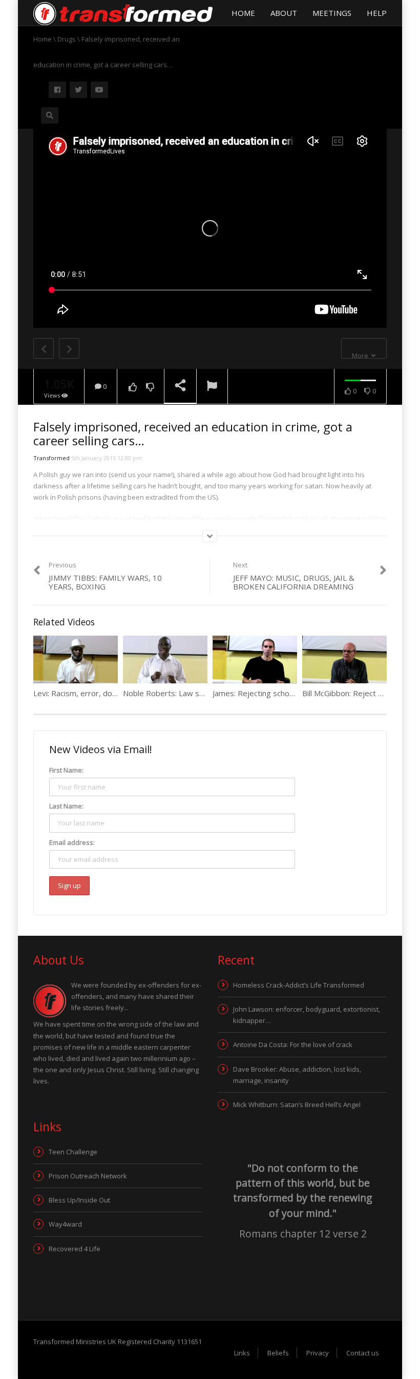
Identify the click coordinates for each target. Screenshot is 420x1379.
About (283, 13)
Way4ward (65, 1224)
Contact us (362, 1352)
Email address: (72, 842)
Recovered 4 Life (74, 1248)
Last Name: (66, 806)
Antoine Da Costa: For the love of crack (292, 1044)
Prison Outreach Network (88, 1175)
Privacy (317, 1352)
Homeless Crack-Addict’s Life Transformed (298, 985)
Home (243, 13)
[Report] (212, 386)
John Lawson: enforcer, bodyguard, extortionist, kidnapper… (306, 1014)
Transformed (51, 458)
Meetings (331, 13)
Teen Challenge (73, 1151)
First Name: (66, 770)
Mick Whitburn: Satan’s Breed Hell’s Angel (297, 1104)
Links (242, 1352)
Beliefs (278, 1352)
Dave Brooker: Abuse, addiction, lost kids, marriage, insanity (297, 1075)
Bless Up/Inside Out (79, 1200)
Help (377, 13)
